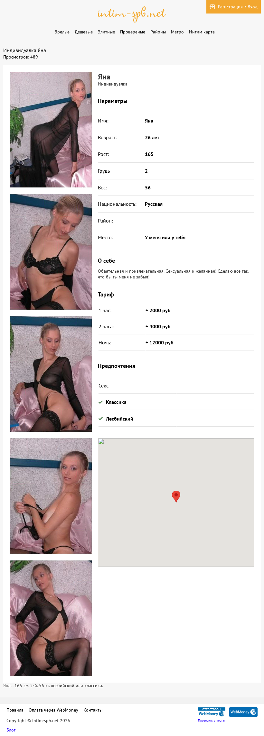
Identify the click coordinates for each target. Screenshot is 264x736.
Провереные (132, 32)
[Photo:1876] (50, 252)
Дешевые (84, 32)
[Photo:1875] (50, 129)
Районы (158, 32)
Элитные (106, 32)
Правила (15, 710)
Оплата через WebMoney (53, 710)
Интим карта (202, 32)
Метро (177, 32)
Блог (10, 730)
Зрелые (62, 32)
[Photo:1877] (50, 374)
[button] (176, 496)
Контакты (92, 710)
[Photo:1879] (50, 618)
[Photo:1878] (50, 496)
